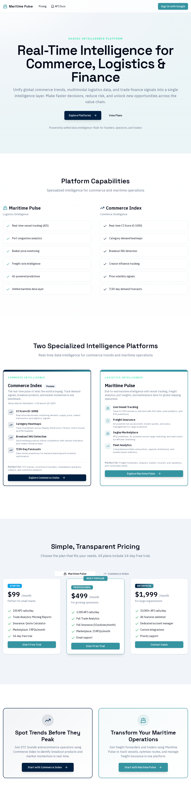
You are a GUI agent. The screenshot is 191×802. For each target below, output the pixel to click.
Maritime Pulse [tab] (77, 573)
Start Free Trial (31, 644)
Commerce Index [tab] (118, 573)
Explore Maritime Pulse (141, 473)
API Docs (60, 6)
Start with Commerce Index (45, 767)
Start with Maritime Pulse (140, 767)
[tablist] (95, 573)
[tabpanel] (95, 616)
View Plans (115, 115)
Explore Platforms (80, 115)
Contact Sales (159, 644)
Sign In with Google (173, 6)
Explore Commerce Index (44, 477)
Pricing (43, 6)
